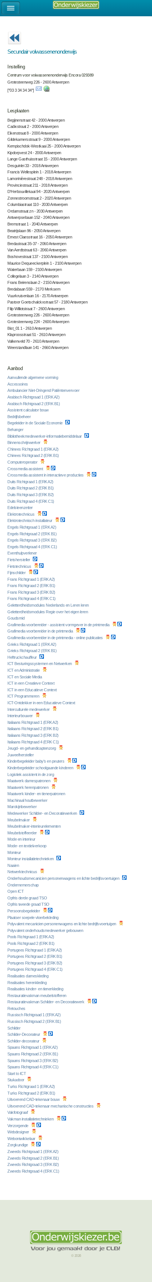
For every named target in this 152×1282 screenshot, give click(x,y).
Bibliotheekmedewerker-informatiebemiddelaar (45, 436)
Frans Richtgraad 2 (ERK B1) (31, 585)
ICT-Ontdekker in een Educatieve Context (41, 703)
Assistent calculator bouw (28, 410)
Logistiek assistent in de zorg (31, 774)
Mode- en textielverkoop (27, 846)
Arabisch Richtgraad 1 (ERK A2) (34, 397)
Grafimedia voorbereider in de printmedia (40, 631)
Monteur (14, 852)
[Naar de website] (46, 90)
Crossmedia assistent (25, 469)
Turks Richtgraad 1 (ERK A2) (31, 1086)
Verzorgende (18, 1125)
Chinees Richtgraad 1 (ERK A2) (33, 449)
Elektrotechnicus (21, 514)
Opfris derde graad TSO (27, 898)
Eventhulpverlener (22, 553)
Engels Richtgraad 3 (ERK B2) (32, 540)
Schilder (14, 1028)
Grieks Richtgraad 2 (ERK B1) (32, 650)
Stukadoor (16, 1080)
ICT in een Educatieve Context (32, 690)
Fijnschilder (17, 572)
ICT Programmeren (23, 696)
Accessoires (18, 384)
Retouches (16, 1008)
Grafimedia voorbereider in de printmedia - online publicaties (55, 637)
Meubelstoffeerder (22, 833)
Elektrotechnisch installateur (30, 520)
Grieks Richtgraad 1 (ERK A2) (32, 644)
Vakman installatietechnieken (31, 1119)
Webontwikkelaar (21, 1138)
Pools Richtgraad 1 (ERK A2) (31, 937)
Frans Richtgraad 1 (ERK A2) (31, 579)
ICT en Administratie (24, 670)
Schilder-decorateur (23, 1041)
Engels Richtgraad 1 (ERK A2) (32, 527)
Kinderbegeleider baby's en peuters (36, 761)
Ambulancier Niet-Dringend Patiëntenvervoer (43, 390)
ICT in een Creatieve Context (31, 683)
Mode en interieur (21, 839)
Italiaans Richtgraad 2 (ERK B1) (33, 728)
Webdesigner (18, 1132)
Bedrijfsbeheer (19, 416)
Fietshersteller (19, 559)
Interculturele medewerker (29, 709)
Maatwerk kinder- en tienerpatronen (36, 793)
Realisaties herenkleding (27, 982)
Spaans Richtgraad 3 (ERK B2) (33, 1060)
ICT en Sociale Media (25, 677)
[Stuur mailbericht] (39, 90)
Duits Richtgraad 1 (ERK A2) (30, 481)
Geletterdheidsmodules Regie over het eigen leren (48, 612)
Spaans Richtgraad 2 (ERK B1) (33, 1054)
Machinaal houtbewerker (27, 800)
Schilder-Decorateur (24, 1034)
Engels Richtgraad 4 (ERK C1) (32, 547)
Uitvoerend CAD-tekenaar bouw (34, 1099)
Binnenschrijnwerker (24, 442)
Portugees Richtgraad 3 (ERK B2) (35, 963)
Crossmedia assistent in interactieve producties (45, 475)
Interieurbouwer (20, 715)
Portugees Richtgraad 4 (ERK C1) (35, 969)
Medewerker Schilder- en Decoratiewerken (42, 813)
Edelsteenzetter (20, 507)
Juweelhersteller (21, 755)
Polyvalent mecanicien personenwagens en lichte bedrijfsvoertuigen (62, 924)
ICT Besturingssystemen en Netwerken (40, 663)
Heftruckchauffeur (22, 657)
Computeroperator (22, 462)
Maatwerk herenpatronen (28, 787)
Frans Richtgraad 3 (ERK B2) (31, 592)
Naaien (13, 865)
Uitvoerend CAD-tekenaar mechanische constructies (50, 1106)
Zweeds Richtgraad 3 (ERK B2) (33, 1164)
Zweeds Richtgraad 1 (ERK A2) (33, 1151)
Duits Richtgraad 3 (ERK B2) (31, 494)
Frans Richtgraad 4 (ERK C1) (31, 598)
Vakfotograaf (18, 1112)
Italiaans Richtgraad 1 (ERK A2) (33, 722)
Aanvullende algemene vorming (33, 377)
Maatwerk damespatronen (29, 781)
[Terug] (14, 46)
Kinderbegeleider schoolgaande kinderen (40, 768)
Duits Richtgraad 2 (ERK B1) (31, 488)
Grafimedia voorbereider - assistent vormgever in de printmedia (58, 625)
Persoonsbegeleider (24, 911)
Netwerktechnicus (22, 871)
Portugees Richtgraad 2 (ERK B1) (35, 956)
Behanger (15, 429)
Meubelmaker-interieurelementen (34, 826)
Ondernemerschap (23, 885)
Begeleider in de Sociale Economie (35, 423)
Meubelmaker (19, 820)
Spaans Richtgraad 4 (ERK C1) (33, 1067)
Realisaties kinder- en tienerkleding (35, 989)
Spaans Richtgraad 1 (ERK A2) (33, 1047)
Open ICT (16, 891)
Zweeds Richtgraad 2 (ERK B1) (33, 1158)
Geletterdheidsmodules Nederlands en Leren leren (48, 605)
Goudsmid (16, 618)
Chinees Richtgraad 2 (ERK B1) (33, 455)
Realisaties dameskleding (28, 976)
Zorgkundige (18, 1145)
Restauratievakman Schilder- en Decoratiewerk (46, 1002)
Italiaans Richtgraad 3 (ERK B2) (33, 735)
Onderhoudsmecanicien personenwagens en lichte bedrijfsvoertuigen (63, 878)
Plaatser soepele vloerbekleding (33, 917)
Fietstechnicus (19, 566)
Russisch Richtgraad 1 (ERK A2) (34, 1015)
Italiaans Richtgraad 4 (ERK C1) (33, 742)
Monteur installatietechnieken (31, 859)
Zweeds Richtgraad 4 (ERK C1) (33, 1171)
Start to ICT (17, 1073)
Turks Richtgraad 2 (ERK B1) (31, 1093)
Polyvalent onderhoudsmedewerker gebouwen (45, 930)
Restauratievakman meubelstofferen (37, 995)
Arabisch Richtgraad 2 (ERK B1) (34, 403)
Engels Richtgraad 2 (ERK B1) (32, 534)
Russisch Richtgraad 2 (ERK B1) (34, 1021)
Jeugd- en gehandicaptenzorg (32, 748)
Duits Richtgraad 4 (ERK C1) (31, 501)
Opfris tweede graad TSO (28, 904)
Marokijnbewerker (22, 806)
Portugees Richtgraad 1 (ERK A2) (35, 950)
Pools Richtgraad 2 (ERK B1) (31, 943)
